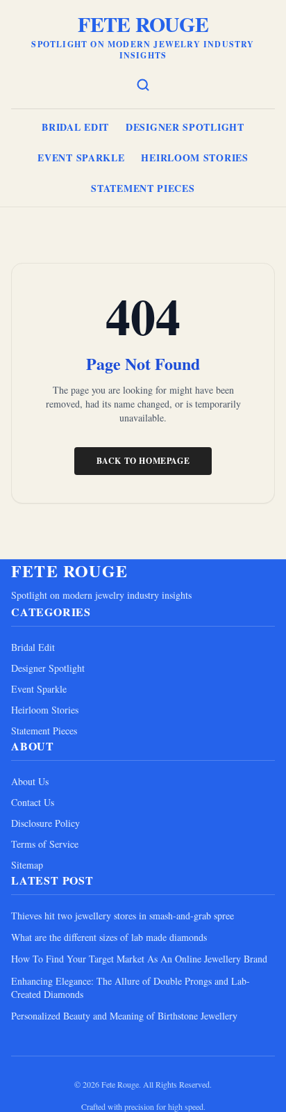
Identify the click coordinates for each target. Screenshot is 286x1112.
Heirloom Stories (194, 157)
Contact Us (32, 802)
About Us (30, 781)
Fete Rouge (143, 23)
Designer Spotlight (185, 127)
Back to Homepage (143, 461)
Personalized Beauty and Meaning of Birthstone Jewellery (124, 1015)
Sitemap (27, 864)
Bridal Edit (75, 127)
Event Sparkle (80, 157)
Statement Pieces (142, 188)
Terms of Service (44, 844)
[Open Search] (143, 84)
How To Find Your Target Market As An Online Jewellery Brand (139, 958)
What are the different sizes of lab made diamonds (109, 937)
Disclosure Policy (45, 823)
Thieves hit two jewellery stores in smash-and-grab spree (122, 915)
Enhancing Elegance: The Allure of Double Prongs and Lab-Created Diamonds (130, 987)
